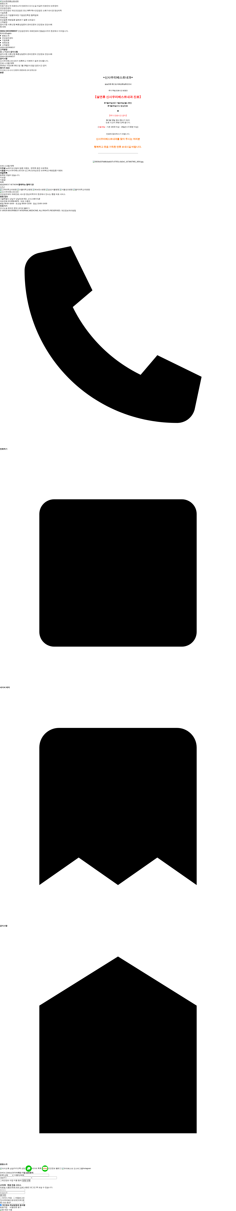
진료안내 (25, 6)
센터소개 (3, 15)
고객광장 (3, 22)
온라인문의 (32, 24)
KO (1, 27)
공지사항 (3, 24)
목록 (12, 63)
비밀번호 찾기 (15, 1207)
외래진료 (3, 17)
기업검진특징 (24, 15)
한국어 (3, 33)
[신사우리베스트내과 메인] (9, 1)
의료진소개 (16, 6)
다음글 (3, 180)
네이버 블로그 (24, 208)
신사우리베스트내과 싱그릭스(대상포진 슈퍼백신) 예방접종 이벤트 (35, 170)
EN (4, 27)
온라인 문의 (13, 208)
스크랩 (7, 63)
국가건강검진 (5, 10)
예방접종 (11, 20)
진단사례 (48, 24)
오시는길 (33, 6)
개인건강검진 (17, 10)
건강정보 (40, 24)
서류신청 (11, 24)
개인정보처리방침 (68, 210)
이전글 (3, 177)
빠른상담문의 (21, 24)
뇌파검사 (31, 20)
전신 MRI (27, 10)
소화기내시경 (48, 10)
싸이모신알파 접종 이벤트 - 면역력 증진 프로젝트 (28, 168)
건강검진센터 (5, 8)
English (8, 33)
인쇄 (2, 63)
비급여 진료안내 (43, 6)
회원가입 (3, 1207)
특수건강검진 (36, 10)
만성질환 (3, 20)
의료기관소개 (5, 6)
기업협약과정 (13, 15)
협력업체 (34, 15)
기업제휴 (3, 13)
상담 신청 (26, 1180)
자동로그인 (20, 1198)
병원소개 (3, 3)
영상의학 (58, 10)
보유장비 (54, 6)
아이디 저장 (7, 1198)
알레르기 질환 (21, 20)
